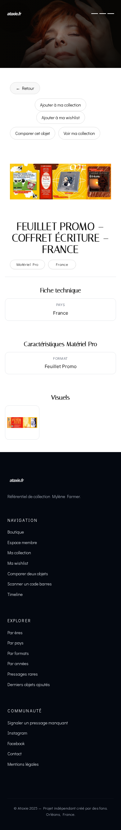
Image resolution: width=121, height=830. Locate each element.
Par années (18, 663)
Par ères (15, 632)
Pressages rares (22, 674)
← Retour (25, 88)
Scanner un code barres (29, 584)
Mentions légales (23, 764)
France (62, 264)
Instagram (17, 733)
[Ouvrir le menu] (102, 13)
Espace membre (22, 542)
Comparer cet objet (32, 133)
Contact (14, 754)
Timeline (15, 594)
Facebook (16, 743)
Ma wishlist (17, 563)
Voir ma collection (79, 133)
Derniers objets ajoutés (28, 684)
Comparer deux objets (27, 573)
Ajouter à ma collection (60, 105)
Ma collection (19, 552)
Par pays (15, 643)
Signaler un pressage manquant (37, 723)
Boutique (15, 532)
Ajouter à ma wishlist (61, 117)
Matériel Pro (27, 264)
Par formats (18, 653)
